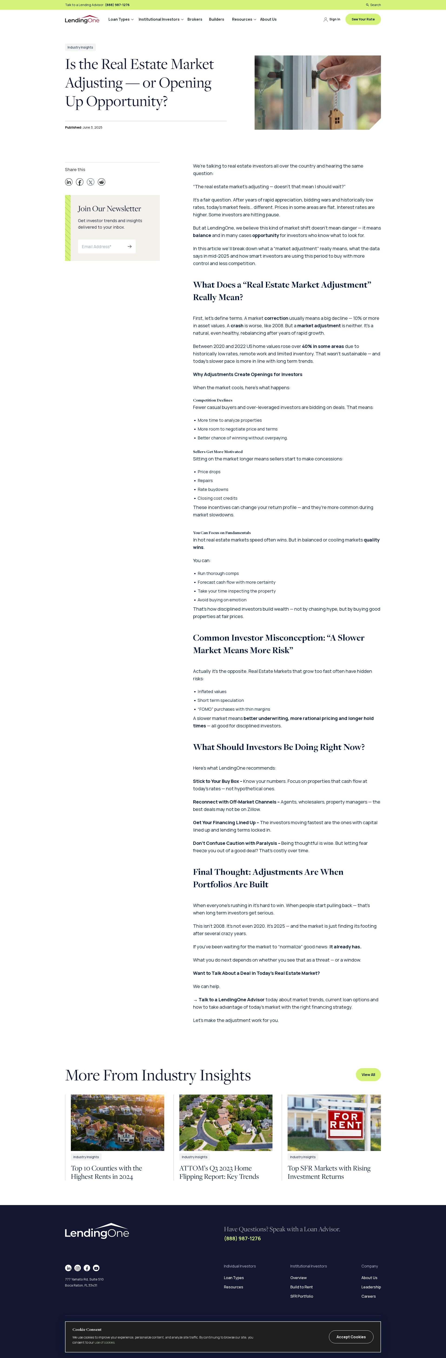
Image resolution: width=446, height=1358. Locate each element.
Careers (368, 1296)
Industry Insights (80, 47)
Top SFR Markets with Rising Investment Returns (329, 1172)
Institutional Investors (159, 19)
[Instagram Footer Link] (78, 1268)
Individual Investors (240, 1266)
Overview (298, 1277)
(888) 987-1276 (117, 5)
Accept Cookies (351, 1336)
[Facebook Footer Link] (87, 1268)
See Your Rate (363, 19)
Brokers (194, 19)
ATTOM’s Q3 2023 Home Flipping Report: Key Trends (219, 1172)
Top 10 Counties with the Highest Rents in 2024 (106, 1172)
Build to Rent (301, 1287)
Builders (216, 19)
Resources (242, 19)
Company (369, 1266)
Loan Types (119, 19)
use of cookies (105, 1342)
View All (368, 1074)
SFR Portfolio (301, 1296)
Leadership (371, 1287)
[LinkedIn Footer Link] (68, 1268)
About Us (268, 19)
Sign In (334, 19)
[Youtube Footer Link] (96, 1268)
